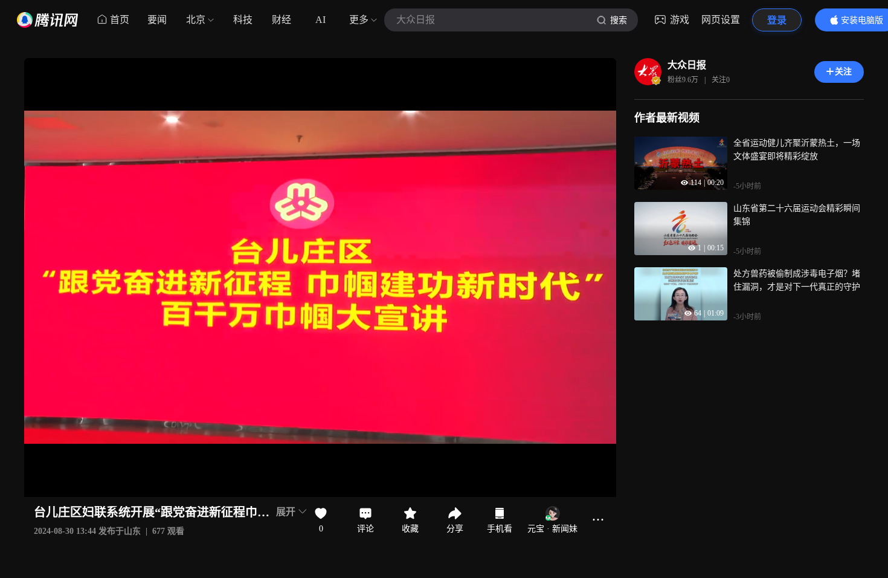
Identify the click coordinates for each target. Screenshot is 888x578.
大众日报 (687, 65)
